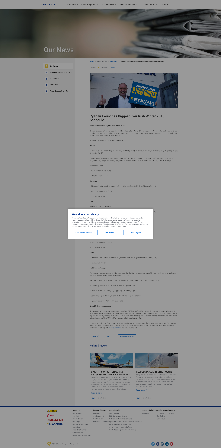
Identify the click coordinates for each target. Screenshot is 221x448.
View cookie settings (83, 232)
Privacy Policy (121, 226)
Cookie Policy (109, 226)
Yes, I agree (136, 232)
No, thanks (109, 232)
